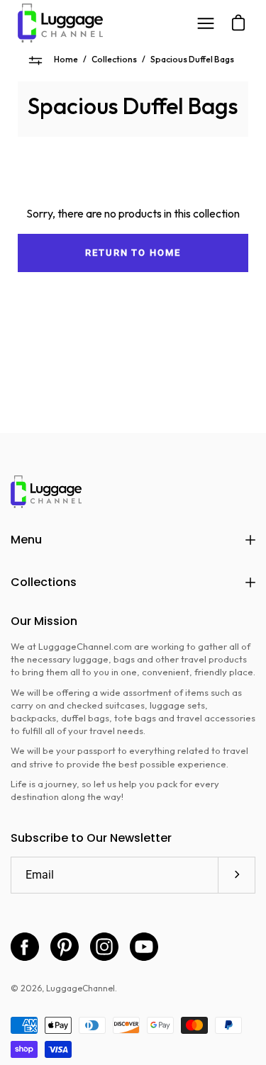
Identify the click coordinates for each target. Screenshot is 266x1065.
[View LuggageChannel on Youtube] (144, 946)
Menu (26, 539)
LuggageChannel (80, 988)
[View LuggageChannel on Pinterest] (64, 946)
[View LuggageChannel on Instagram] (104, 946)
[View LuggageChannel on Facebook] (25, 946)
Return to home (133, 252)
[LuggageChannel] (60, 23)
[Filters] (36, 60)
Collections (114, 59)
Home (66, 59)
